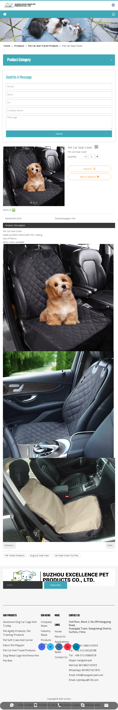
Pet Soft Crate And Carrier (18, 640)
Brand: (58, 218)
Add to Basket (88, 176)
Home (58, 631)
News (58, 652)
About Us (60, 636)
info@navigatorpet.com (89, 675)
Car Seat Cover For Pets (67, 555)
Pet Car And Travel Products (19, 650)
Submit (59, 133)
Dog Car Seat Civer (39, 555)
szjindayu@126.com (87, 680)
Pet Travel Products (15, 555)
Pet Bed (7, 660)
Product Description (15, 225)
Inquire (87, 168)
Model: (8, 218)
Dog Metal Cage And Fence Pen (21, 655)
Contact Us (61, 657)
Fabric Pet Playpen (13, 645)
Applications (62, 641)
